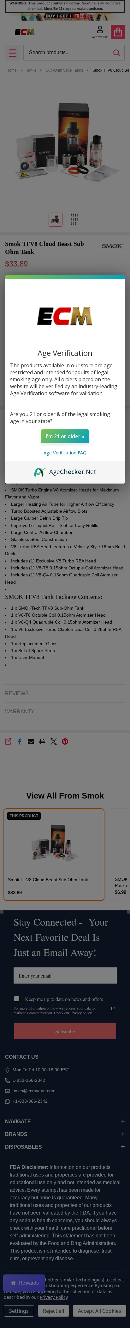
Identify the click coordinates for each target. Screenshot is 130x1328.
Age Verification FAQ (65, 453)
